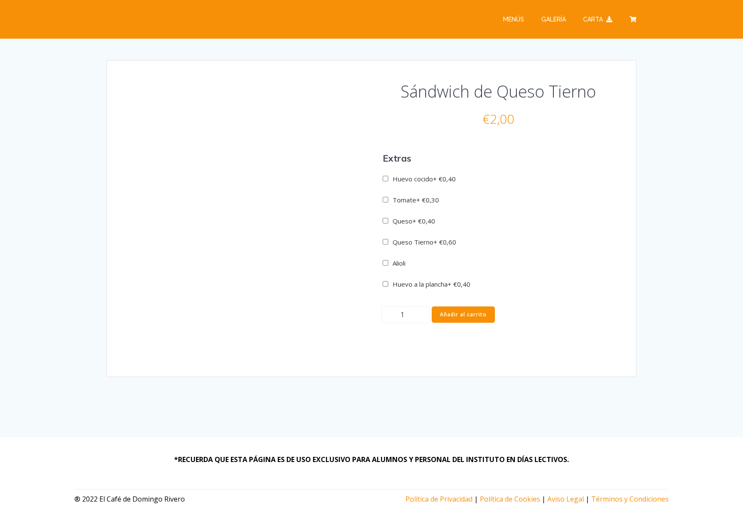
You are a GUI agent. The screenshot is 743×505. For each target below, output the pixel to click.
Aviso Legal (565, 499)
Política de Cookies (510, 499)
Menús (513, 19)
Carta (593, 19)
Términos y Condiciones (630, 499)
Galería (553, 19)
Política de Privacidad (439, 499)
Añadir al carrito (463, 314)
